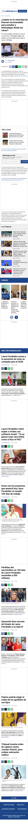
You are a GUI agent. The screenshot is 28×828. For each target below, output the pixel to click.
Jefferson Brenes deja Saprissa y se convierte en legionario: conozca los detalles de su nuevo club (20, 244)
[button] (22, 11)
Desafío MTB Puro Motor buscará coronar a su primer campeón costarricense (16, 142)
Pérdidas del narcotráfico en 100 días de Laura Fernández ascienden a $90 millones (13, 572)
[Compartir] (26, 66)
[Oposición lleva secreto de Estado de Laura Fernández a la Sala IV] (13, 644)
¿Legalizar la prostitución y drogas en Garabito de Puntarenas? (5, 305)
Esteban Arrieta (6, 364)
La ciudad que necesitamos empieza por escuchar (20, 262)
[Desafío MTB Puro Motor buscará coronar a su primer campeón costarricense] (5, 142)
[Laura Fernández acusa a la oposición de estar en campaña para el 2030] (13, 379)
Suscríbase (22, 809)
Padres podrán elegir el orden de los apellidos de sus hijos (13, 700)
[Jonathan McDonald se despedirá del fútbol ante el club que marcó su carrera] (5, 135)
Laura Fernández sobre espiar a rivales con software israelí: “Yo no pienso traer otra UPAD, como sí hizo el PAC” (12, 434)
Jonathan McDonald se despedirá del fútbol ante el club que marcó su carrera (16, 135)
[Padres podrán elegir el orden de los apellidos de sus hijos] (13, 719)
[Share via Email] (22, 66)
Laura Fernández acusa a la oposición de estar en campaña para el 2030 (13, 359)
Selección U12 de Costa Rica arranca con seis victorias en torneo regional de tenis (19, 271)
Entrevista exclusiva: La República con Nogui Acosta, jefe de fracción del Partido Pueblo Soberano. (15, 307)
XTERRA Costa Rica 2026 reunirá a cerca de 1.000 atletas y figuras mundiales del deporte (20, 253)
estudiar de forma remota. (20, 76)
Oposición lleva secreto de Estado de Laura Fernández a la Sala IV (12, 624)
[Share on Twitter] (16, 66)
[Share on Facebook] (13, 66)
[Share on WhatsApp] (19, 66)
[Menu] (3, 11)
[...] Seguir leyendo (16, 395)
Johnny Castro (11, 60)
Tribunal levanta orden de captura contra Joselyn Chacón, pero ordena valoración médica (12, 749)
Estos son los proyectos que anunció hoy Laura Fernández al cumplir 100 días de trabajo (13, 490)
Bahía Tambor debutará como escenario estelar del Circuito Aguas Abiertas (19, 234)
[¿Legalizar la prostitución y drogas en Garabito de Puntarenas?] (5, 292)
